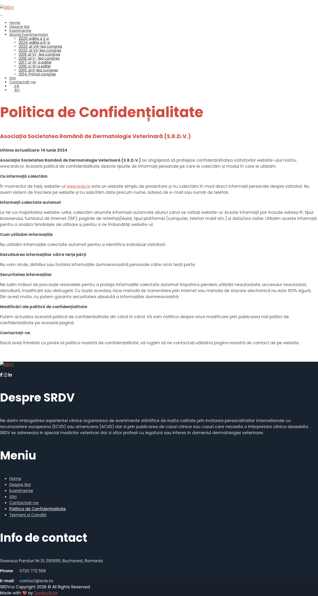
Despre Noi (19, 26)
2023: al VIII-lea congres (40, 46)
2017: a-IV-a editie (35, 62)
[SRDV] (7, 7)
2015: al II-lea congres (38, 70)
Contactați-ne (22, 82)
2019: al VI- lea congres (39, 54)
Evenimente (20, 30)
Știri (12, 78)
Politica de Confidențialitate (37, 509)
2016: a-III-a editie (35, 66)
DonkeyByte (46, 593)
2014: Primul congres (37, 74)
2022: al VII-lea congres (40, 50)
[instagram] (5, 375)
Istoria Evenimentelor (28, 34)
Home (14, 22)
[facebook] (1, 375)
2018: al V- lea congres (39, 58)
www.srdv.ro (78, 186)
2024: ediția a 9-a (34, 42)
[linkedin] (10, 375)
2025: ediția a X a (34, 38)
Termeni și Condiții (27, 515)
